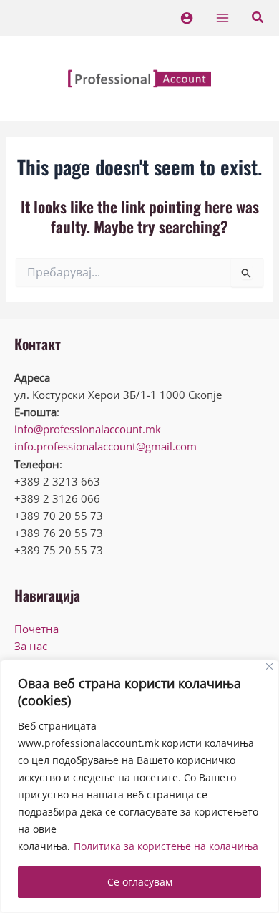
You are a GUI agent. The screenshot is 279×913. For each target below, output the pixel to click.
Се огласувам (139, 882)
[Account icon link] (186, 17)
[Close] (269, 666)
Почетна (36, 629)
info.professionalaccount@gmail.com (105, 446)
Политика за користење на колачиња (166, 846)
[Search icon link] (258, 18)
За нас (30, 646)
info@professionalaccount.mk (87, 429)
